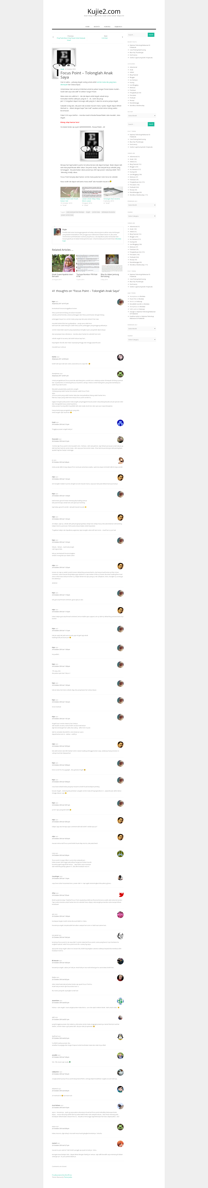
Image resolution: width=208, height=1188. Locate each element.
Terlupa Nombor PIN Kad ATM (86, 275)
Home (87, 27)
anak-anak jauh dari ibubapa (75, 212)
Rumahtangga (134, 103)
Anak (62, 69)
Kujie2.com (104, 11)
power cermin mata (67, 215)
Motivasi (132, 88)
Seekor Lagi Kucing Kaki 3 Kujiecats (141, 58)
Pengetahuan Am (135, 93)
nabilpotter (55, 1072)
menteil (54, 1143)
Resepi (132, 100)
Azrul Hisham (56, 1105)
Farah (53, 422)
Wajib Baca (118, 27)
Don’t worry (133, 55)
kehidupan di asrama (108, 212)
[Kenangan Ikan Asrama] (113, 192)
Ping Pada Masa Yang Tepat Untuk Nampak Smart (71, 39)
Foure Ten (133, 299)
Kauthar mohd (134, 316)
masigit (132, 312)
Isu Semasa (133, 80)
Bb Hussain (55, 961)
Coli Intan (105, 38)
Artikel (132, 72)
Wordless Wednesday (137, 105)
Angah (88, 212)
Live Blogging (134, 85)
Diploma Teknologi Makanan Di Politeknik (142, 317)
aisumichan (55, 1000)
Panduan (133, 90)
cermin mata (96, 212)
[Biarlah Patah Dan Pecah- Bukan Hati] (70, 192)
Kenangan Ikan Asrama (112, 199)
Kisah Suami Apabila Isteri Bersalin (62, 275)
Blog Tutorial (134, 75)
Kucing (132, 82)
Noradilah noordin (136, 304)
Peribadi (132, 98)
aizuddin (54, 1055)
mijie (53, 477)
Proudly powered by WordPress (62, 1175)
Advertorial (133, 67)
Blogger (132, 77)
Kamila (54, 357)
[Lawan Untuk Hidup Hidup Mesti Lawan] (91, 192)
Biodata (97, 27)
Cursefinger (55, 876)
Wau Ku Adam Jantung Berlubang (110, 275)
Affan (53, 893)
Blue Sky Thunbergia (136, 52)
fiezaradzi (55, 439)
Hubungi (107, 27)
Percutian (133, 95)
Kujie (65, 229)
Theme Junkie (68, 1177)
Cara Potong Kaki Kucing (138, 50)
